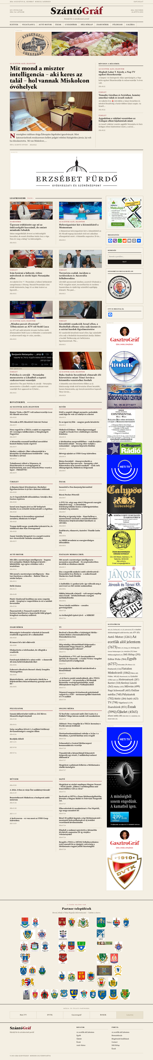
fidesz (134, 673)
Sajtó (62, 779)
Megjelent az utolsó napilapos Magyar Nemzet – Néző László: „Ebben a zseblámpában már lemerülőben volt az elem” (80, 786)
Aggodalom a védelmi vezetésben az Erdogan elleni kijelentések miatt (117, 120)
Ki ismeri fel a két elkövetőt (22, 642)
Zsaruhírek (102, 24)
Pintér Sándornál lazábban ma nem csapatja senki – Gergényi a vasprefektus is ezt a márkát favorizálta (31, 601)
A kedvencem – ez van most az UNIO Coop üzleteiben (29, 819)
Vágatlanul (28, 24)
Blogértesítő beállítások (120, 1039)
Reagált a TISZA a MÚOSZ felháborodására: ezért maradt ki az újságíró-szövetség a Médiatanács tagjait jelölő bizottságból (79, 844)
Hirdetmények (129, 679)
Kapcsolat (138, 2)
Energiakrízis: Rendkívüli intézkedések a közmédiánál (77, 669)
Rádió (120, 698)
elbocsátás (122, 664)
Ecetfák (14, 24)
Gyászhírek (71, 24)
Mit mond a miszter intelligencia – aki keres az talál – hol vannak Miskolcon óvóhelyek (49, 78)
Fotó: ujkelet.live (16, 369)
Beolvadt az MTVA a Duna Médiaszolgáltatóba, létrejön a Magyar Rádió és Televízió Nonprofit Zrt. (80, 798)
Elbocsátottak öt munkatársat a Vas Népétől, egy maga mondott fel (79, 809)
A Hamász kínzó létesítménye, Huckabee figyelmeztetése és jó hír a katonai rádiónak (30, 488)
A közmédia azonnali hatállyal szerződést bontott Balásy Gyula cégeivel (29, 442)
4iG (110, 630)
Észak (58, 24)
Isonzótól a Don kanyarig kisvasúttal (75, 487)
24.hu (116, 630)
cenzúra (128, 651)
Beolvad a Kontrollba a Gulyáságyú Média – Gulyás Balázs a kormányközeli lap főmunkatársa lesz (78, 634)
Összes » (30, 198)
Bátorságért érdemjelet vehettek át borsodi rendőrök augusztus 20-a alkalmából (29, 633)
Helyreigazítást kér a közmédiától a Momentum (78, 226)
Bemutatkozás (117, 1035)
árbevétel (127, 716)
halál (115, 680)
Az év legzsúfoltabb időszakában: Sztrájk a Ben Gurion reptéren (31, 498)
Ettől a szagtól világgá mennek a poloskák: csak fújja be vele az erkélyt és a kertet (78, 413)
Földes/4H (117, 24)
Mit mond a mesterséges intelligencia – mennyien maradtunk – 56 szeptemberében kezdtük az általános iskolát (78, 562)
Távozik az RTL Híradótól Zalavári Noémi (29, 422)
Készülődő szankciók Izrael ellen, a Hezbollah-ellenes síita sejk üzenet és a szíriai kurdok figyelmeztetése (80, 326)
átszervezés (112, 719)
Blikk (121, 648)
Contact (114, 1042)
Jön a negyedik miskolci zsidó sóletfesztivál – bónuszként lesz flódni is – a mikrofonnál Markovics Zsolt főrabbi (79, 573)
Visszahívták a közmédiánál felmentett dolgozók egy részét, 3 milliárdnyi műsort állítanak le (78, 755)
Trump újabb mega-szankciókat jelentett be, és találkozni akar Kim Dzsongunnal (31, 527)
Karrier (114, 682)
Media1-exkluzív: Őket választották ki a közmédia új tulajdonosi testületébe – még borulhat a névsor (29, 453)
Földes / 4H (113, 676)
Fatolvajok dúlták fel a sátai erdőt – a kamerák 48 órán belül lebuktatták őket (31, 660)
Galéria (130, 24)
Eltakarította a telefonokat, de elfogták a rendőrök (28, 651)
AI (122, 630)
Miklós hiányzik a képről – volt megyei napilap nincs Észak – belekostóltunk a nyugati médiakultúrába (80, 595)
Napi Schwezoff (119, 690)
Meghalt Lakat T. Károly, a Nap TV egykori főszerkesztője (117, 73)
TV (60, 627)
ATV (136, 632)
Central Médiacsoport (115, 651)
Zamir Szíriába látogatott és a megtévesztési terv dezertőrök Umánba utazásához (30, 537)
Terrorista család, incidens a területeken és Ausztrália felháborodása (74, 275)
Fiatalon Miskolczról (71, 554)
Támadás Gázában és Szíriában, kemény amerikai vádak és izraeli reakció (119, 96)
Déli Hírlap (87, 24)
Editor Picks (117, 659)
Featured (114, 668)
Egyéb (62, 407)
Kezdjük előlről (17, 739)
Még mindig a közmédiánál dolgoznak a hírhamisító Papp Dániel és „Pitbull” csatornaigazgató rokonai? (77, 646)
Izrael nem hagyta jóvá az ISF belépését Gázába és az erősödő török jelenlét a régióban (31, 507)
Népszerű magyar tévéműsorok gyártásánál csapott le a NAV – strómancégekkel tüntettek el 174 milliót (80, 694)
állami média (115, 716)
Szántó (76, 11)
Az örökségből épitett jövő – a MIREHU (76, 615)
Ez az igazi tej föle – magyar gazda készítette (79, 422)
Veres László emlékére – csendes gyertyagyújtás (73, 606)
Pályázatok (16, 708)
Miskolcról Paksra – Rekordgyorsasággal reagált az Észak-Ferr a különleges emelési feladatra (78, 431)
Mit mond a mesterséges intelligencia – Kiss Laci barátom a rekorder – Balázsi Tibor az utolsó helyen (29, 576)
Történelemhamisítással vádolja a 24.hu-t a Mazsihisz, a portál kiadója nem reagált (79, 734)
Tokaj (109, 922)
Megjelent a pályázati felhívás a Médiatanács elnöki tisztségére (79, 766)
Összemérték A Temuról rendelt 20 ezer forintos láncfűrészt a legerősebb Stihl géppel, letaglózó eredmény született (31, 613)
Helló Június (15, 586)
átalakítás (135, 716)
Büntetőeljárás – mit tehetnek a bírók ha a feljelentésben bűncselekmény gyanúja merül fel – (30, 681)
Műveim (14, 779)
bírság (127, 648)
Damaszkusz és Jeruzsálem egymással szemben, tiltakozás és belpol (27, 517)
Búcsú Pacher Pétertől (69, 494)
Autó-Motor (45, 24)
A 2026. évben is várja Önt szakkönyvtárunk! (30, 790)
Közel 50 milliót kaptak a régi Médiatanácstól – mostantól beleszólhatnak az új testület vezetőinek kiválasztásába (80, 820)
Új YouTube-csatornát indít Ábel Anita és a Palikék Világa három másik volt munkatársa (79, 715)
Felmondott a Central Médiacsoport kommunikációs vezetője (75, 744)
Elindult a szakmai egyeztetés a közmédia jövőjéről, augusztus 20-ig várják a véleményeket (78, 832)
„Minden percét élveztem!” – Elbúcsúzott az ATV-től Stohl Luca (29, 325)
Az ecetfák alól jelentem (23, 64)
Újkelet (102, 92)
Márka (119, 686)
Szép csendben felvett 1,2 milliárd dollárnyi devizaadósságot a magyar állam (29, 730)
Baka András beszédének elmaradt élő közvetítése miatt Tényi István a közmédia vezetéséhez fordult (80, 377)
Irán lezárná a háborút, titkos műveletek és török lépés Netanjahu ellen (29, 275)
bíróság (135, 648)
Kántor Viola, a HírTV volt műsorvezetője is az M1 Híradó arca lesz (31, 413)
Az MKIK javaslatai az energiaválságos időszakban (76, 541)
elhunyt (131, 664)
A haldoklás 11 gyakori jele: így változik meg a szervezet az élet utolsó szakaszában (80, 584)
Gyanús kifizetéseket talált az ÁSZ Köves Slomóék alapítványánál (28, 715)
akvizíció (129, 630)
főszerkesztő (125, 676)
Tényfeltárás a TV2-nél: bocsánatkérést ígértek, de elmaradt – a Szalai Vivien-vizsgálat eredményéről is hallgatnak (80, 658)
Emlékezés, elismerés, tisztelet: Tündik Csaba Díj (79, 531)
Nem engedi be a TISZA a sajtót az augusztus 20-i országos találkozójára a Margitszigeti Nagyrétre (30, 431)
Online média (66, 708)
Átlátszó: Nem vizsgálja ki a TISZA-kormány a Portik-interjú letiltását (80, 724)
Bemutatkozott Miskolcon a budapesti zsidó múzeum (30, 798)
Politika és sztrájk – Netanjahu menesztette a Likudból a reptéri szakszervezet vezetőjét (28, 377)
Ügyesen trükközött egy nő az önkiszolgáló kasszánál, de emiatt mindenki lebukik (28, 227)
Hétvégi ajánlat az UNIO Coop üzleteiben (77, 453)
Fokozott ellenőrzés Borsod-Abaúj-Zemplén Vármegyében (30, 670)
